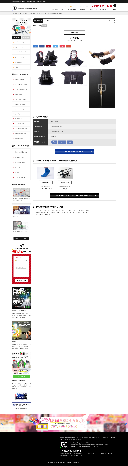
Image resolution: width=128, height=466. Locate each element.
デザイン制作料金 (71, 9)
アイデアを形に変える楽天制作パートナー (27, 8)
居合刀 (65, 189)
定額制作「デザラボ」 (20, 79)
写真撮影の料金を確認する (74, 151)
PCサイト (16, 37)
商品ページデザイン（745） (21, 47)
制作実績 (82, 9)
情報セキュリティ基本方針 (106, 453)
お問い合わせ (104, 9)
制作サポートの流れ (19, 157)
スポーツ (62, 142)
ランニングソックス (45, 189)
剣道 (70, 142)
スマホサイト (26, 37)
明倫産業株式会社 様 (64, 186)
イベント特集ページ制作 (20, 99)
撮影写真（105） (18, 62)
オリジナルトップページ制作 (21, 89)
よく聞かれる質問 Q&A (20, 177)
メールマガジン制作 (19, 123)
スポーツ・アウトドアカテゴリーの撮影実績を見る (74, 195)
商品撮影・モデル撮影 (20, 104)
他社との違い (18, 167)
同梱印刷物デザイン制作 (20, 133)
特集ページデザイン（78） (21, 52)
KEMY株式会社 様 (45, 186)
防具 (54, 142)
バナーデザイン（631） (20, 57)
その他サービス (93, 9)
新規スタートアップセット (21, 84)
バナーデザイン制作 (19, 109)
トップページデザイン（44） (21, 42)
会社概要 (113, 9)
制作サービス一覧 (19, 138)
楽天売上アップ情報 (20, 238)
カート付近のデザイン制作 (21, 128)
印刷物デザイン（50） (20, 67)
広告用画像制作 (18, 119)
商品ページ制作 (18, 94)
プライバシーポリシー (90, 453)
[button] (2, 423)
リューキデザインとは (57, 9)
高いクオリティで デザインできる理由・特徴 (21, 151)
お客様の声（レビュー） (20, 162)
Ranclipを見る (21, 280)
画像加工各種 (18, 114)
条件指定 (39, 20)
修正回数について (19, 172)
